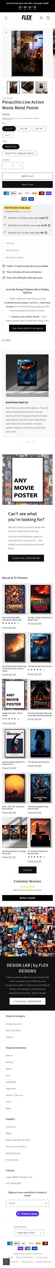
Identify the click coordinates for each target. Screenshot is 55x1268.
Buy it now (27, 184)
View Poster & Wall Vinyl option (27, 328)
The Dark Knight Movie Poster (40, 666)
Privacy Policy (12, 1159)
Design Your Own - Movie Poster (12, 714)
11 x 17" (9, 128)
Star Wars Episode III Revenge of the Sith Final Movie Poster (40, 714)
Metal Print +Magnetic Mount (19, 153)
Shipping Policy (13, 1153)
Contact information (44, 1262)
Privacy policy (42, 1257)
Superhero (11, 1088)
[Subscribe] (46, 1203)
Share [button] (8, 340)
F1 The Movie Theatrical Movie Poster (38, 852)
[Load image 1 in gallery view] (13, 87)
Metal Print (10, 146)
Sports (9, 1068)
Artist (8, 1101)
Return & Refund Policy (25, 1257)
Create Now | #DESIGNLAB (26, 558)
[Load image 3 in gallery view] (41, 87)
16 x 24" (24, 128)
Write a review (27, 897)
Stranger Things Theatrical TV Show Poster (40, 618)
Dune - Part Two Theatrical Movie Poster (13, 807)
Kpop (8, 1108)
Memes (9, 1055)
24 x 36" (39, 128)
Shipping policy (27, 1262)
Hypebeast (11, 1082)
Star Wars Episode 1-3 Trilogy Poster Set (14, 852)
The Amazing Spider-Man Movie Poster (38, 807)
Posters (9, 1037)
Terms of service (12, 1262)
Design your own (14, 1024)
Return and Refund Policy (18, 1140)
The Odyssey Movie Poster (38, 762)
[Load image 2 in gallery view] (27, 87)
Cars (8, 1075)
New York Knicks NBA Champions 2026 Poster (12, 618)
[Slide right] (52, 88)
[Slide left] (3, 88)
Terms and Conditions (16, 1146)
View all (27, 870)
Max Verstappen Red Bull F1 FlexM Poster (13, 763)
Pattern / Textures (14, 1095)
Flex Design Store (26, 1254)
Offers (9, 1133)
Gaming (9, 1062)
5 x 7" (8, 135)
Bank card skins (13, 1030)
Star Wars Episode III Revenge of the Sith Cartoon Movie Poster (14, 668)
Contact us (11, 1126)
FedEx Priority (7, 118)
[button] (6, 18)
